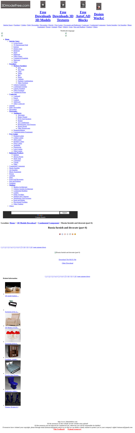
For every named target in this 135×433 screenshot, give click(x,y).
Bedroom (17, 51)
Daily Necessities (33, 25)
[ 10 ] (31, 247)
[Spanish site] (66, 33)
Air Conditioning (23, 123)
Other (15, 62)
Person (48, 27)
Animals (54, 27)
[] (21, 247)
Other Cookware (19, 104)
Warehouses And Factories (22, 198)
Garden (16, 193)
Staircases (17, 60)
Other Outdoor (18, 204)
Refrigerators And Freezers (27, 124)
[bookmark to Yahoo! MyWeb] (65, 234)
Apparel (12, 105)
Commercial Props (20, 92)
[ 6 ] (18, 247)
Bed (19, 75)
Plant (60, 27)
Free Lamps (59, 25)
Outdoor (89, 27)
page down (42, 247)
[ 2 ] (5, 247)
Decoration (43, 25)
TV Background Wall (21, 45)
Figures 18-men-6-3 (11, 407)
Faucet (16, 98)
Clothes (23, 25)
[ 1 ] (2, 247)
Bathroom (17, 54)
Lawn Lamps (18, 149)
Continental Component (48, 223)
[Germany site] (66, 36)
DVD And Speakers (24, 119)
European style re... (11, 343)
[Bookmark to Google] (62, 234)
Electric (51, 25)
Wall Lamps (18, 140)
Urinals (16, 162)
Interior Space (8, 25)
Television (21, 115)
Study (15, 52)
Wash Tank (17, 158)
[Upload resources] (75, 429)
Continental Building (20, 191)
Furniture (17, 25)
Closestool (17, 160)
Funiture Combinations (25, 81)
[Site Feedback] (59, 429)
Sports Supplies (112, 25)
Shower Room (18, 157)
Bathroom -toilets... (11, 391)
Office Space (18, 56)
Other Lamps (18, 151)
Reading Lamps (19, 141)
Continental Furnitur (20, 87)
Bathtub (16, 155)
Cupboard (17, 96)
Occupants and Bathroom (72, 25)
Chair (19, 71)
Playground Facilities (21, 202)
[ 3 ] (8, 247)
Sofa (19, 68)
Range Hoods (22, 126)
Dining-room (18, 49)
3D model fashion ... (12, 296)
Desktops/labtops (19, 130)
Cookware (85, 25)
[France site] (2, 36)
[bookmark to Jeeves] (60, 234)
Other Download (67, 263)
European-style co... (11, 312)
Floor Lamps (18, 143)
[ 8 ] (24, 247)
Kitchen (16, 47)
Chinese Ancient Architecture (23, 189)
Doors (20, 77)
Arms (71, 27)
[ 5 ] (15, 247)
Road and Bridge (19, 200)
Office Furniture (19, 90)
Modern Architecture (20, 187)
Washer (20, 121)
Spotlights (17, 145)
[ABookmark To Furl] (73, 234)
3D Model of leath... (12, 328)
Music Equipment (15, 172)
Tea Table (21, 69)
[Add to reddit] (70, 234)
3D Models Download (26, 223)
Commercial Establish (21, 58)
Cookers (16, 100)
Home (12, 223)
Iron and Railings (79, 27)
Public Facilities (19, 194)
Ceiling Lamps (18, 138)
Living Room (18, 43)
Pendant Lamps (19, 136)
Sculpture (12, 183)
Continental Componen (98, 25)
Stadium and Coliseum (21, 196)
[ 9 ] (27, 247)
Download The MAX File (67, 259)
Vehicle (65, 27)
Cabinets (21, 79)
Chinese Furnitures (20, 85)
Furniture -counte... (11, 359)
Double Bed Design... (12, 375)
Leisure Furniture (19, 88)
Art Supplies (122, 25)
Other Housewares (24, 128)
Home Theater (22, 117)
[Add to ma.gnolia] (75, 234)
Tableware (17, 102)
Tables (20, 73)
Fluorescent (17, 147)
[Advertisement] (67, 219)
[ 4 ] (11, 247)
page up (36, 247)
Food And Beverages (16, 179)
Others (95, 27)
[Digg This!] (67, 234)
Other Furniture (23, 83)
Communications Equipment (23, 132)
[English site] (2, 33)
